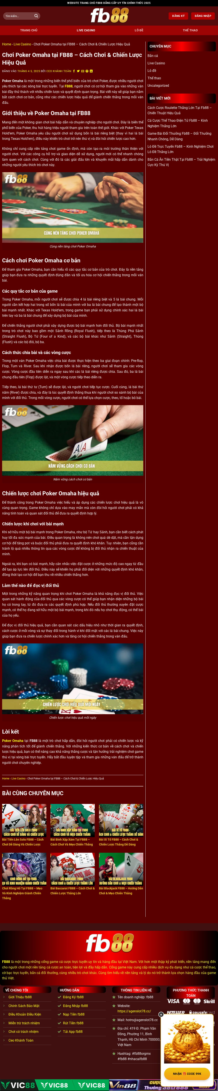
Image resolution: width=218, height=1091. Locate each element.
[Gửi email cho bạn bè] (82, 71)
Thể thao (190, 30)
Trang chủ (28, 30)
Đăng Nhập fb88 (75, 1006)
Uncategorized (158, 86)
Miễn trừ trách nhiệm (24, 1023)
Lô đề (139, 30)
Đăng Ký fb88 (73, 997)
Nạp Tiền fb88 (74, 1014)
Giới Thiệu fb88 (20, 997)
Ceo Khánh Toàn (58, 71)
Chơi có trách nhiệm (24, 1032)
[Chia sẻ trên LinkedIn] (91, 71)
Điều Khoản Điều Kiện (25, 1014)
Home (6, 44)
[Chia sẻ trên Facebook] (74, 71)
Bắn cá (153, 56)
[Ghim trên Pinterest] (87, 71)
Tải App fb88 (73, 1032)
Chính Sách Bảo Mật (24, 1006)
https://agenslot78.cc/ (134, 1011)
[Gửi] (36, 16)
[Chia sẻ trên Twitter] (78, 71)
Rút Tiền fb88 (73, 1023)
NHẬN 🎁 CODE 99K (187, 1073)
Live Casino (86, 30)
